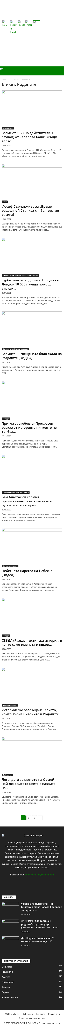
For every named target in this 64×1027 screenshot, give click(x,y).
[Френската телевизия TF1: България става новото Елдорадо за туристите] (10, 908)
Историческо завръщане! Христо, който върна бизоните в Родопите (30, 712)
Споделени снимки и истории (16, 492)
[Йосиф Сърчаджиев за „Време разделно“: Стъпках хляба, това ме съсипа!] (32, 183)
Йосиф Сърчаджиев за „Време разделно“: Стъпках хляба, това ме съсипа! (30, 210)
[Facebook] (32, 881)
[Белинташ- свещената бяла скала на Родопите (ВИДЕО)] (32, 331)
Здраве (5, 992)
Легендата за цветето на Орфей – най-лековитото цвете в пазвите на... (29, 783)
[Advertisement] (32, 33)
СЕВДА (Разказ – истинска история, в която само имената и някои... (32, 642)
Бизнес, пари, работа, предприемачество (20, 275)
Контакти (40, 1014)
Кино (5, 202)
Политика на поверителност (32, 1018)
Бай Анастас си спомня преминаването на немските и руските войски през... (27, 501)
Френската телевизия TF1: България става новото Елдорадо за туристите (41, 907)
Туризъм (6, 987)
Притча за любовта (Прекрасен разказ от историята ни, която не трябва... (29, 427)
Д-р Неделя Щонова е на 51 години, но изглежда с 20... (38, 939)
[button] (58, 71)
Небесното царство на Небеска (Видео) (27, 573)
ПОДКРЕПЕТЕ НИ (11, 1014)
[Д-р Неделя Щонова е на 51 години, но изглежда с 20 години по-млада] (10, 942)
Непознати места (10, 566)
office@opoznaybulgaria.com (39, 874)
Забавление (8, 128)
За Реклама (28, 1014)
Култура (6, 418)
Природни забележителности (15, 349)
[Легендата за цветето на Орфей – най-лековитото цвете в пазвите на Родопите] (32, 756)
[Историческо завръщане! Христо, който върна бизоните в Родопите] (32, 687)
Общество (7, 966)
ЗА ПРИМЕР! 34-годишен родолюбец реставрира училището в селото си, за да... (40, 924)
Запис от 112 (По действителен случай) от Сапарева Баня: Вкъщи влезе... (29, 137)
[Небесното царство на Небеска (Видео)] (32, 547)
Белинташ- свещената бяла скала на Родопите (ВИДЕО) (32, 356)
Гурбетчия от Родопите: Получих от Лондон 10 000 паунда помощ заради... (31, 284)
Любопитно (7, 775)
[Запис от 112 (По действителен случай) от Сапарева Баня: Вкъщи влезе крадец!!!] (32, 109)
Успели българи (10, 997)
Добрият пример (10, 705)
